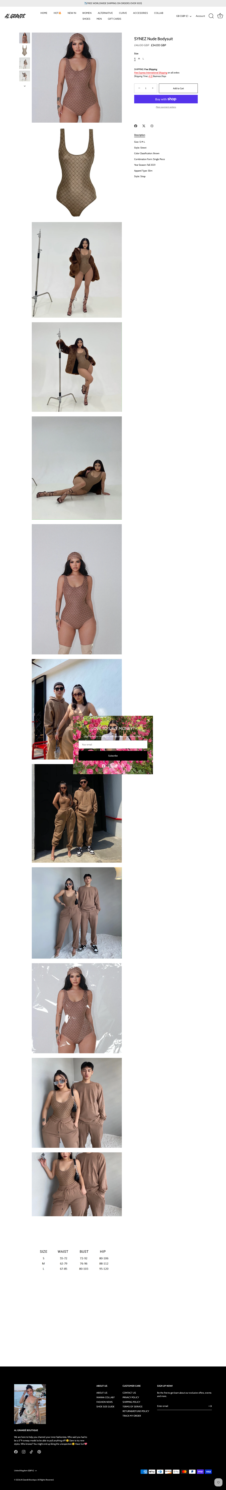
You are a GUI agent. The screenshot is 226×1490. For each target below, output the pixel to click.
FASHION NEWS (104, 1401)
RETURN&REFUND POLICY (136, 1411)
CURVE (123, 13)
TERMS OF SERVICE (132, 1406)
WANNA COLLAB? (105, 1397)
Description (139, 134)
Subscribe (113, 755)
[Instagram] (110, 765)
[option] (24, 38)
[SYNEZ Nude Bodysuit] (24, 38)
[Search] (211, 16)
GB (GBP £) (182, 16)
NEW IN (72, 13)
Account (200, 16)
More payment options (166, 107)
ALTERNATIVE (105, 13)
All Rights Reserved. (45, 1479)
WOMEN (86, 13)
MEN (99, 18)
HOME (43, 13)
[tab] (141, 135)
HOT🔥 (57, 13)
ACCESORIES (140, 13)
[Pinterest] (122, 765)
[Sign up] (210, 1406)
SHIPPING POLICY (131, 1401)
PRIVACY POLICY (131, 1397)
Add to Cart (178, 88)
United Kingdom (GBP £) (24, 1470)
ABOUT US (101, 1392)
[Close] (148, 720)
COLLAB (158, 13)
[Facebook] (103, 765)
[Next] (25, 86)
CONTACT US (129, 1392)
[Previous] (25, 29)
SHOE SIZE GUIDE (105, 1406)
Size (136, 53)
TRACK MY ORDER (132, 1415)
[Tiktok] (116, 765)
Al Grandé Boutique (29, 1479)
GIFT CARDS (114, 18)
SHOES (86, 18)
